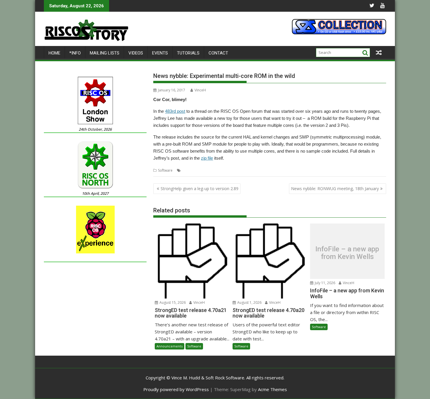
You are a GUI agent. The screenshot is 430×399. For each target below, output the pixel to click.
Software (165, 170)
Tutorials (188, 53)
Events (160, 53)
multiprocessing (239, 170)
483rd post (175, 111)
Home (54, 53)
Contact (218, 53)
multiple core (212, 170)
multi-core (190, 170)
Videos (135, 53)
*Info (75, 53)
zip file (207, 158)
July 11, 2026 (324, 282)
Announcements (169, 346)
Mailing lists (104, 53)
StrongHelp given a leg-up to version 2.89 (199, 188)
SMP (258, 170)
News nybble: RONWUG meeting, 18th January (335, 188)
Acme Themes (272, 389)
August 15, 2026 (172, 302)
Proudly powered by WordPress (176, 389)
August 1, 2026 (249, 302)
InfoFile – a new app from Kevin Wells (347, 253)
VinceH (200, 90)
